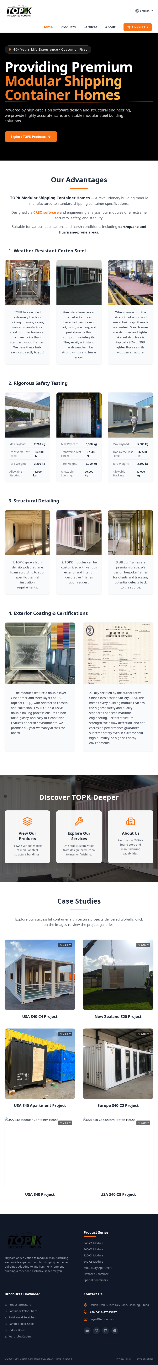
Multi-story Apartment (98, 1268)
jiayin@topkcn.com (102, 1319)
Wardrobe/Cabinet (20, 1336)
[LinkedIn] (105, 1330)
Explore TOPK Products (28, 137)
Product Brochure (19, 1304)
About (110, 27)
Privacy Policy (123, 1358)
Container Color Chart (22, 1311)
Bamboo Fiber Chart (21, 1324)
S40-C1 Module (93, 1243)
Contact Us (140, 27)
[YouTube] (87, 1330)
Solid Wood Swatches (22, 1317)
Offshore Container (96, 1274)
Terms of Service (144, 1358)
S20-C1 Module (93, 1255)
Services (90, 27)
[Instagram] (96, 1330)
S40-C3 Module (93, 1261)
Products (68, 27)
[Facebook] (114, 1330)
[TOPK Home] (19, 10)
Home (47, 27)
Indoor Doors (16, 1330)
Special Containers (96, 1280)
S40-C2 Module (93, 1249)
